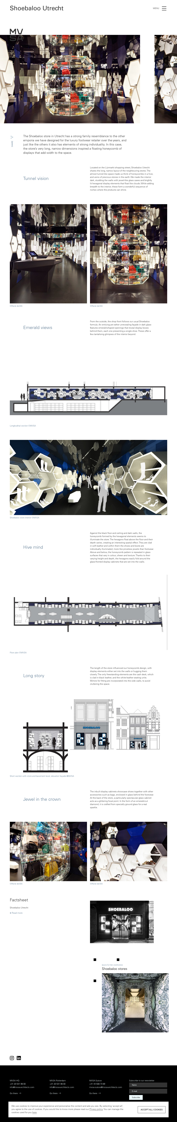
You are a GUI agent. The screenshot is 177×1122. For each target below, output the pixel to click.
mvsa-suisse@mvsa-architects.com (105, 1087)
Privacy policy (96, 1109)
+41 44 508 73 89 (97, 1084)
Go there (14, 1094)
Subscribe (136, 1097)
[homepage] (16, 35)
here (34, 1112)
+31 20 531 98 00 (18, 1084)
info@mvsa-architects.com (22, 1087)
